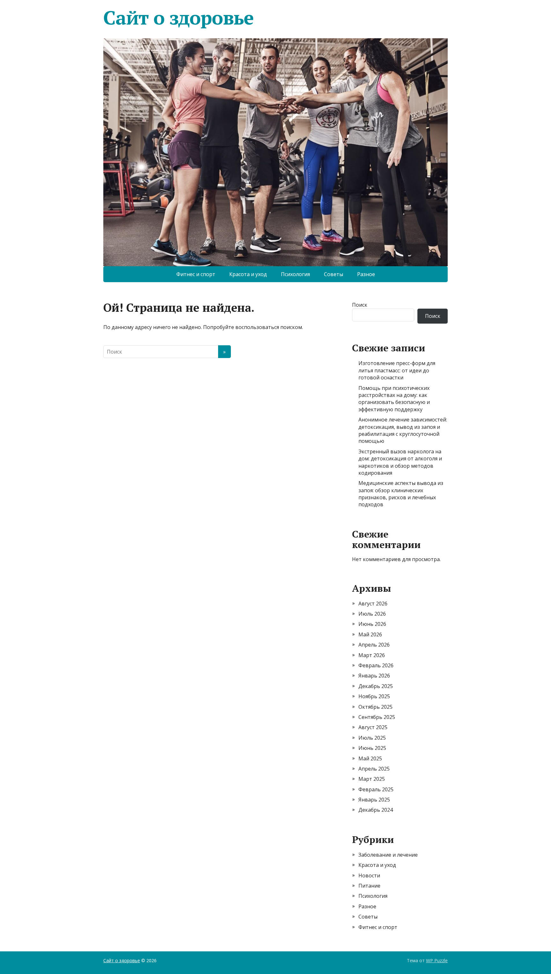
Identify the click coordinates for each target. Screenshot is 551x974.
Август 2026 (372, 603)
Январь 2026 (374, 675)
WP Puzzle (437, 960)
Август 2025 (372, 727)
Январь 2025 (374, 799)
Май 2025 (370, 758)
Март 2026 (371, 655)
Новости (369, 875)
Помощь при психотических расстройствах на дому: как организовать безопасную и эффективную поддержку (394, 398)
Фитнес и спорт (195, 274)
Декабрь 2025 (375, 686)
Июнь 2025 (372, 747)
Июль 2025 (372, 737)
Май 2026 (370, 634)
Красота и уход (248, 274)
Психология (295, 274)
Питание (369, 885)
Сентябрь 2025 (376, 717)
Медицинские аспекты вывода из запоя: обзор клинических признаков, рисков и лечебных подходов (400, 494)
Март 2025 (371, 778)
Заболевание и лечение (388, 854)
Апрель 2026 (374, 644)
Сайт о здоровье (178, 18)
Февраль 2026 (375, 665)
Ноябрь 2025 (374, 696)
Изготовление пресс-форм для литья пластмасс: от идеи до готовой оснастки (396, 370)
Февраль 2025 (375, 789)
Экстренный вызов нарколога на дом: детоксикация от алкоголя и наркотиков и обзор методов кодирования (400, 462)
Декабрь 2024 (375, 809)
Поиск (359, 304)
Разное (366, 274)
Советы (333, 274)
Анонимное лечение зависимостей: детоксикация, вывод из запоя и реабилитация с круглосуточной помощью (402, 430)
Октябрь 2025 (375, 706)
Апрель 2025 (374, 768)
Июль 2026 (372, 613)
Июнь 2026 (372, 623)
